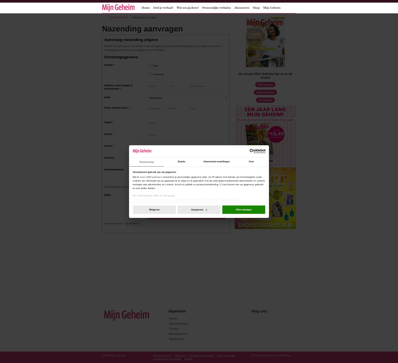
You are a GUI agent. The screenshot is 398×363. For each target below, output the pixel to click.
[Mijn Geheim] (118, 8)
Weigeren (154, 209)
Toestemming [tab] (146, 161)
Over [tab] (251, 161)
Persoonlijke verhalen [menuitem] (216, 7)
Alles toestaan (243, 209)
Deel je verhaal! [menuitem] (163, 7)
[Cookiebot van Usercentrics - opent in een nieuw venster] (252, 151)
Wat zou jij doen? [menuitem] (188, 7)
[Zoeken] (293, 7)
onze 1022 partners (151, 177)
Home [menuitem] (146, 7)
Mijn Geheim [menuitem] (272, 7)
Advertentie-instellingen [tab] (216, 161)
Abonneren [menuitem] (241, 7)
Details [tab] (181, 161)
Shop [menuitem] (256, 7)
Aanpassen (197, 209)
